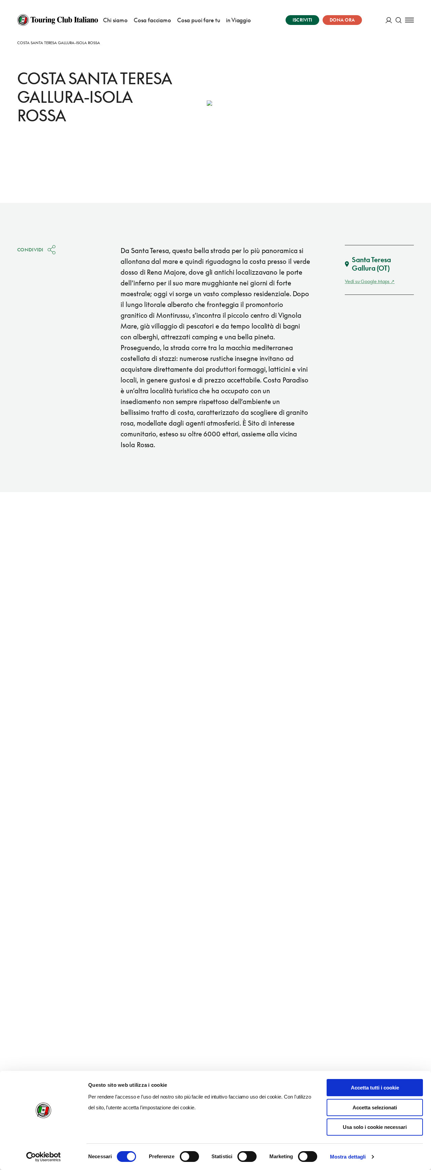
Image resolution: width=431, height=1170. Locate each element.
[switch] (189, 1156)
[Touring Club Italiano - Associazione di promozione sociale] (57, 20)
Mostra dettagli (348, 1157)
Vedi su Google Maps (367, 281)
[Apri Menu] (409, 20)
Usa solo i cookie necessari (375, 1127)
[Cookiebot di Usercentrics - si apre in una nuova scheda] (43, 1157)
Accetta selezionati (375, 1107)
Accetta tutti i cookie (375, 1087)
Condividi (30, 249)
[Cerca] (398, 20)
